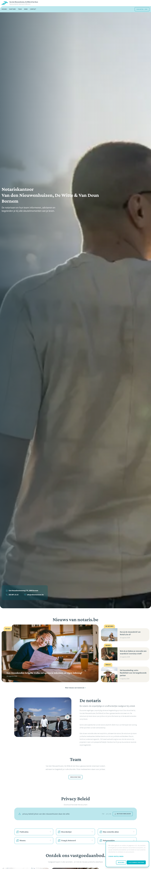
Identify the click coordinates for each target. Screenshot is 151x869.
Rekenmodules (109, 840)
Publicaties (24, 832)
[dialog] (127, 854)
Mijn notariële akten (111, 832)
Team (20, 9)
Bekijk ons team (75, 777)
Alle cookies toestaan (136, 862)
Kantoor (12, 9)
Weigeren (121, 862)
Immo (26, 9)
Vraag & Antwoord (68, 840)
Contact (33, 9)
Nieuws (4, 9)
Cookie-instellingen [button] (115, 856)
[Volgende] (67, 717)
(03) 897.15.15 (13, 595)
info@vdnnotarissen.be (35, 595)
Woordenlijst (66, 832)
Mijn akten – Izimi (142, 9)
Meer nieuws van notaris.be (74, 688)
